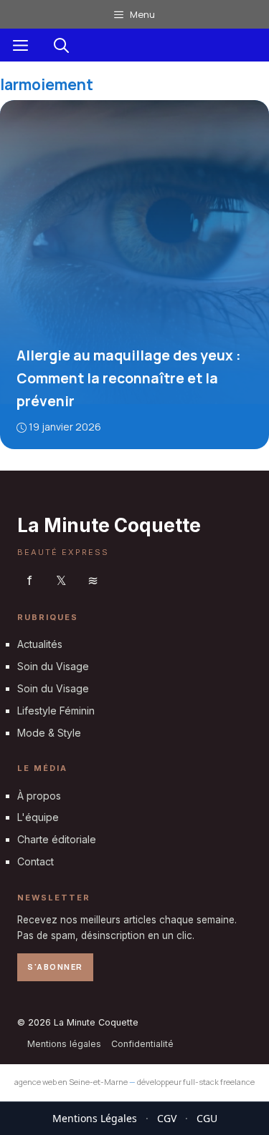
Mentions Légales (94, 1118)
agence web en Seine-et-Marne (71, 1081)
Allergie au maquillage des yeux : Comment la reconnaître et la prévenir (128, 378)
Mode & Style (49, 732)
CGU (207, 1118)
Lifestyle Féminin (56, 710)
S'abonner (55, 966)
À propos (39, 795)
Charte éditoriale (56, 839)
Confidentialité (142, 1043)
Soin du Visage (53, 666)
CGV (166, 1118)
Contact (35, 861)
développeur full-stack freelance (196, 1081)
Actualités (39, 644)
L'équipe (38, 817)
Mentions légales (64, 1043)
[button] (61, 45)
